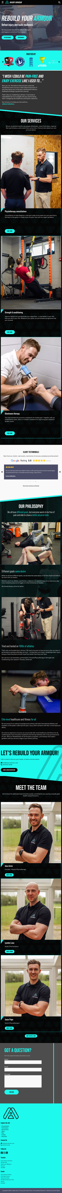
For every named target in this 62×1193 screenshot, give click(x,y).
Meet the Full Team (31, 1036)
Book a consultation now (9, 770)
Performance (21, 37)
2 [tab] (28, 481)
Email (6, 1067)
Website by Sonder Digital (53, 1190)
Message (7, 1074)
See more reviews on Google (31, 486)
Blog (3, 1133)
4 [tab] (33, 481)
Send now (11, 1092)
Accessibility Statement (40, 1190)
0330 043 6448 (7, 764)
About (3, 1131)
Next (59, 62)
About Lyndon (9, 951)
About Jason (9, 1028)
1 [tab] (26, 481)
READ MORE (9, 332)
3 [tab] (31, 481)
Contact (4, 1134)
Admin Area (15, 1190)
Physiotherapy (7, 37)
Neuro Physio (5, 1129)
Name (6, 1059)
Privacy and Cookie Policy (25, 1190)
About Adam (9, 875)
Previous (2, 472)
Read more (9, 231)
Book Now (4, 1136)
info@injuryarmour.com (10, 763)
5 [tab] (36, 481)
